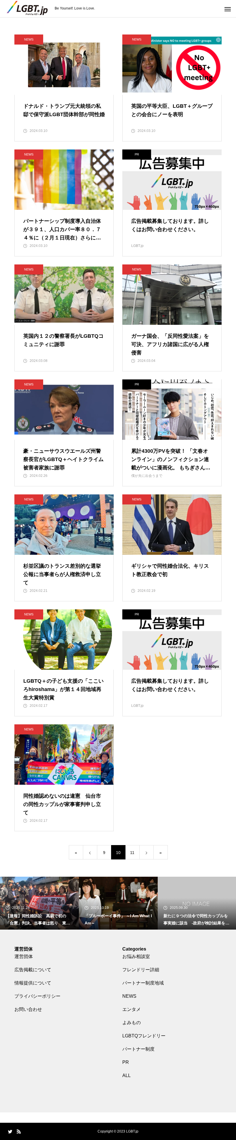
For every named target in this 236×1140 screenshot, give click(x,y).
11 (132, 852)
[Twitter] (10, 1131)
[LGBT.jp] (27, 9)
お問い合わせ (28, 1009)
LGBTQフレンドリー (143, 1035)
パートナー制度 (138, 1049)
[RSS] (19, 1131)
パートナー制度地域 (143, 982)
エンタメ (131, 1009)
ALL (126, 1075)
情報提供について (32, 982)
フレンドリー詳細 (140, 969)
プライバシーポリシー (37, 996)
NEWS (28, 39)
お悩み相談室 (136, 956)
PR (125, 1062)
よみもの (131, 1022)
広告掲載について (32, 969)
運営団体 (23, 956)
